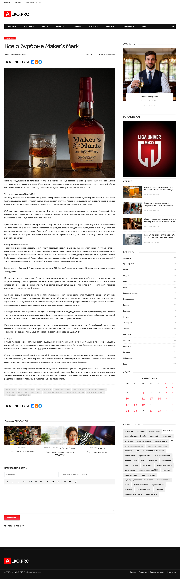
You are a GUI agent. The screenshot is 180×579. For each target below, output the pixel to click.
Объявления (128, 26)
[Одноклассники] (36, 62)
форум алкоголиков (133, 494)
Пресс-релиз (128, 264)
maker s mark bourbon (97, 390)
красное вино (131, 475)
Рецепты (60, 26)
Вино (55, 448)
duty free (129, 431)
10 (127, 398)
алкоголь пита (161, 441)
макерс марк (10, 395)
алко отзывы (154, 431)
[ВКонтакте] (32, 62)
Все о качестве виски (97, 452)
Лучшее (126, 317)
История (141, 431)
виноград (153, 460)
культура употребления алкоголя (139, 480)
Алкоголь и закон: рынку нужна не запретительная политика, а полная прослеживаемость (158, 189)
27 (151, 410)
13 (151, 398)
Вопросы (93, 26)
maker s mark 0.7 (79, 390)
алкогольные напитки (134, 446)
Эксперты (127, 323)
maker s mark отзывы (95, 392)
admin (6, 55)
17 (127, 404)
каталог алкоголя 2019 (148, 470)
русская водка (158, 484)
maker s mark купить (13, 392)
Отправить (12, 518)
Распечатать (91, 55)
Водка (126, 275)
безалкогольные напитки (153, 451)
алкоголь (129, 441)
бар (137, 451)
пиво (127, 484)
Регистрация (29, 2)
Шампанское (128, 299)
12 (143, 398)
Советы (77, 26)
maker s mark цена (44, 390)
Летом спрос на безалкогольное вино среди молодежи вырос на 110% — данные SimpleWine (160, 221)
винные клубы (131, 460)
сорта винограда (144, 489)
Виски (125, 270)
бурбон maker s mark (62, 390)
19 (143, 404)
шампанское (151, 494)
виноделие (166, 460)
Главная (12, 26)
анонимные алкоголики (157, 446)
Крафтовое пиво (130, 293)
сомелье (128, 489)
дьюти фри (130, 470)
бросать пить (145, 455)
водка (135, 465)
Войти (40, 2)
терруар (159, 489)
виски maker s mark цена (53, 392)
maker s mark (11, 390)
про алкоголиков (141, 484)
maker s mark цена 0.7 (33, 392)
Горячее (126, 311)
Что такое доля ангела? (22, 451)
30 (173, 410)
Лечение (110, 26)
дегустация (147, 465)
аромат (128, 451)
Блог (144, 26)
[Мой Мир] (40, 62)
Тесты (45, 26)
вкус (127, 465)
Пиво (125, 287)
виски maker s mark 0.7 (75, 392)
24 (127, 410)
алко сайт (154, 436)
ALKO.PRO (19, 572)
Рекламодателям (157, 572)
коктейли (167, 470)
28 (159, 410)
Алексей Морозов (149, 97)
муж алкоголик (163, 480)
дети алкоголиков (164, 465)
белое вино (130, 455)
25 (135, 410)
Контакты (18, 2)
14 (159, 398)
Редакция (7, 2)
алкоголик (167, 436)
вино (143, 460)
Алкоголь (29, 26)
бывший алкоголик (163, 455)
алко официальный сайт (135, 436)
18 (135, 404)
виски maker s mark (26, 390)
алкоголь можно (144, 441)
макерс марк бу (24, 395)
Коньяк (126, 305)
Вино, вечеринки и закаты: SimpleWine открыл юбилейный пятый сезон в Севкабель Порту (159, 205)
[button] (7, 481)
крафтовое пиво (148, 475)
